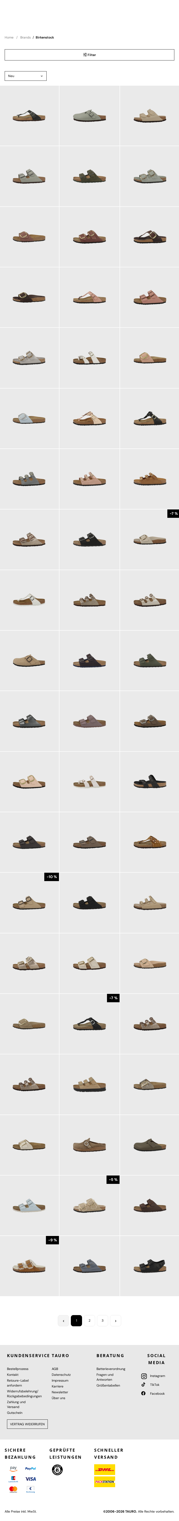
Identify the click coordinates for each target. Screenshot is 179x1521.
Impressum (60, 1380)
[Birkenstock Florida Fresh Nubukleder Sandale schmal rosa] (89, 479)
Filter (91, 55)
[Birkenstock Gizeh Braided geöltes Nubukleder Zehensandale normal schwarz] (89, 1024)
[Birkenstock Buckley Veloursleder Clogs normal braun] (89, 1145)
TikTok (154, 1385)
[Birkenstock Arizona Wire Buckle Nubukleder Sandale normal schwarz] (89, 903)
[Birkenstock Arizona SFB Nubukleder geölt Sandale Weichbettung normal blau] (89, 1266)
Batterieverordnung (110, 1369)
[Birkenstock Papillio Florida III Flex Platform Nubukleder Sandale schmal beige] (89, 1084)
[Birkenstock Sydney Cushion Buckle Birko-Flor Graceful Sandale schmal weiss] (89, 963)
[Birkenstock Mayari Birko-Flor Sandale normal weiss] (89, 782)
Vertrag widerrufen (27, 1424)
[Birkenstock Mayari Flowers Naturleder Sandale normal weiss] (89, 358)
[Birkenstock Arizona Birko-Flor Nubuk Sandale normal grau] (89, 842)
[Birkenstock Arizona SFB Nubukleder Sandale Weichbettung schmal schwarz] (89, 539)
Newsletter (60, 1392)
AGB (55, 1369)
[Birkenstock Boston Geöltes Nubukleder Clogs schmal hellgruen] (89, 116)
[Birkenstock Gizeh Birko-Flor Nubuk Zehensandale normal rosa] (89, 297)
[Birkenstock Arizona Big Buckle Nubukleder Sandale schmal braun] (89, 237)
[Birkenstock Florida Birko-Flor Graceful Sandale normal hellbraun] (89, 600)
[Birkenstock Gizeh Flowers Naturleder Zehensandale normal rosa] (89, 418)
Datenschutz (61, 1375)
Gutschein (14, 1413)
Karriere (57, 1386)
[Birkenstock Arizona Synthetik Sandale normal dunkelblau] (89, 661)
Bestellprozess (17, 1369)
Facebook (157, 1393)
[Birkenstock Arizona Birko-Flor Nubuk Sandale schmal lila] (89, 721)
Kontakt (12, 1375)
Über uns (58, 1398)
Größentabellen (108, 1385)
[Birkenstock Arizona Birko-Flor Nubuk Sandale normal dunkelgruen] (89, 176)
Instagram (157, 1376)
